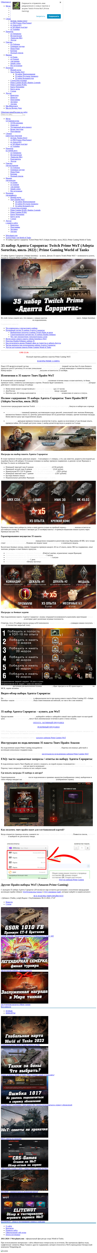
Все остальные (16, 66)
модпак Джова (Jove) (18, 21)
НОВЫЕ (9, 1011)
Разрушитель (15, 159)
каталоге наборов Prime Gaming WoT (51, 738)
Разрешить (54, 16)
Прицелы (12, 149)
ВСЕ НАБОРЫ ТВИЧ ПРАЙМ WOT (49, 896)
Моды (12, 120)
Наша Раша (15, 49)
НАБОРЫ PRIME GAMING (48, 361)
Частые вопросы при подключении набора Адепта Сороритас (31, 345)
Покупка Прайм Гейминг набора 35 (20, 341)
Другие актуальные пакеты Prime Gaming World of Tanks (28, 347)
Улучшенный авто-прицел (21, 127)
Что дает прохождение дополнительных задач (28, 337)
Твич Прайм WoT (17, 72)
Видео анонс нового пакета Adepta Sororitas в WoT (26, 339)
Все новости (6, 1007)
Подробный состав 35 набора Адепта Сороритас (25, 330)
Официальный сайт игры (16, 1232)
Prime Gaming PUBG (18, 85)
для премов (15, 61)
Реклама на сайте (20, 112)
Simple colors (15, 63)
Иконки (10, 179)
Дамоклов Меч (16, 38)
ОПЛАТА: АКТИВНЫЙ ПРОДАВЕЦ (48, 723)
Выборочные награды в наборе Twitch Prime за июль (31, 332)
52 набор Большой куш (24, 78)
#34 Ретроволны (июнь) (32, 892)
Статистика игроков (18, 80)
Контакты (10, 1228)
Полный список (16, 53)
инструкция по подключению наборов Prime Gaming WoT (65, 754)
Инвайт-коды (15, 70)
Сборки (14, 135)
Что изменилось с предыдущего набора (21, 328)
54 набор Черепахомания (25, 74)
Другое (12, 222)
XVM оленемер (16, 123)
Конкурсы (14, 95)
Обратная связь (7, 2)
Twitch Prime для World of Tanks (18, 238)
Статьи (13, 91)
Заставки (14, 102)
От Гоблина (15, 44)
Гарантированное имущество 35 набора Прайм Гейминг (33, 335)
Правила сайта (12, 1230)
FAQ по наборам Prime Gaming (71, 880)
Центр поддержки (13, 1235)
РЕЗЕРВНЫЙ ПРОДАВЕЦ (48, 727)
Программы (15, 100)
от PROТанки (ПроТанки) (21, 23)
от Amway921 (16, 25)
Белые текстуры (16, 129)
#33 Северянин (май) (52, 892)
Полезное (11, 194)
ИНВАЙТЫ (10, 1013)
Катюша (13, 51)
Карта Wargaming (17, 87)
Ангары (13, 104)
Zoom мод (14, 125)
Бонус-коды (15, 89)
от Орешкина (15, 34)
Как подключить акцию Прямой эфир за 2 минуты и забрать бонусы (33, 343)
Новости (13, 97)
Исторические (16, 36)
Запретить (40, 16)
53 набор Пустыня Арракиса (26, 76)
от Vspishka (15, 29)
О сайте (9, 1226)
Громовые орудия (17, 46)
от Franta (13, 57)
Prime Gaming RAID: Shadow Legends (25, 83)
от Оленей (14, 59)
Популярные (15, 131)
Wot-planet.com (12, 235)
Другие (13, 40)
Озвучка (12, 164)
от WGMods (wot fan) (18, 27)
